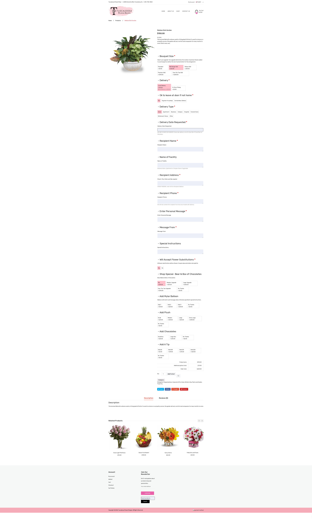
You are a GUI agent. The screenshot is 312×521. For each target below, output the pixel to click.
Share (168, 389)
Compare (161, 380)
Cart (109, 482)
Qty (158, 373)
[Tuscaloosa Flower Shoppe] (121, 11)
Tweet (161, 389)
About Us (171, 11)
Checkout (111, 485)
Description (148, 398)
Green (183, 382)
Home (163, 11)
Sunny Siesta (168, 452)
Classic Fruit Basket (144, 452)
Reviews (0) (163, 398)
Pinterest (184, 389)
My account (191, 2)
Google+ (175, 389)
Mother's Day (188, 382)
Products (118, 20)
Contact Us (186, 11)
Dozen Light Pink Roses (119, 452)
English (199, 2)
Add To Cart (171, 374)
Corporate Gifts (176, 382)
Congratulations (167, 382)
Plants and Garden (197, 382)
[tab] (148, 398)
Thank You (160, 384)
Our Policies (111, 488)
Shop (178, 11)
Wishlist (110, 479)
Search (145, 501)
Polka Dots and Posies (192, 452)
